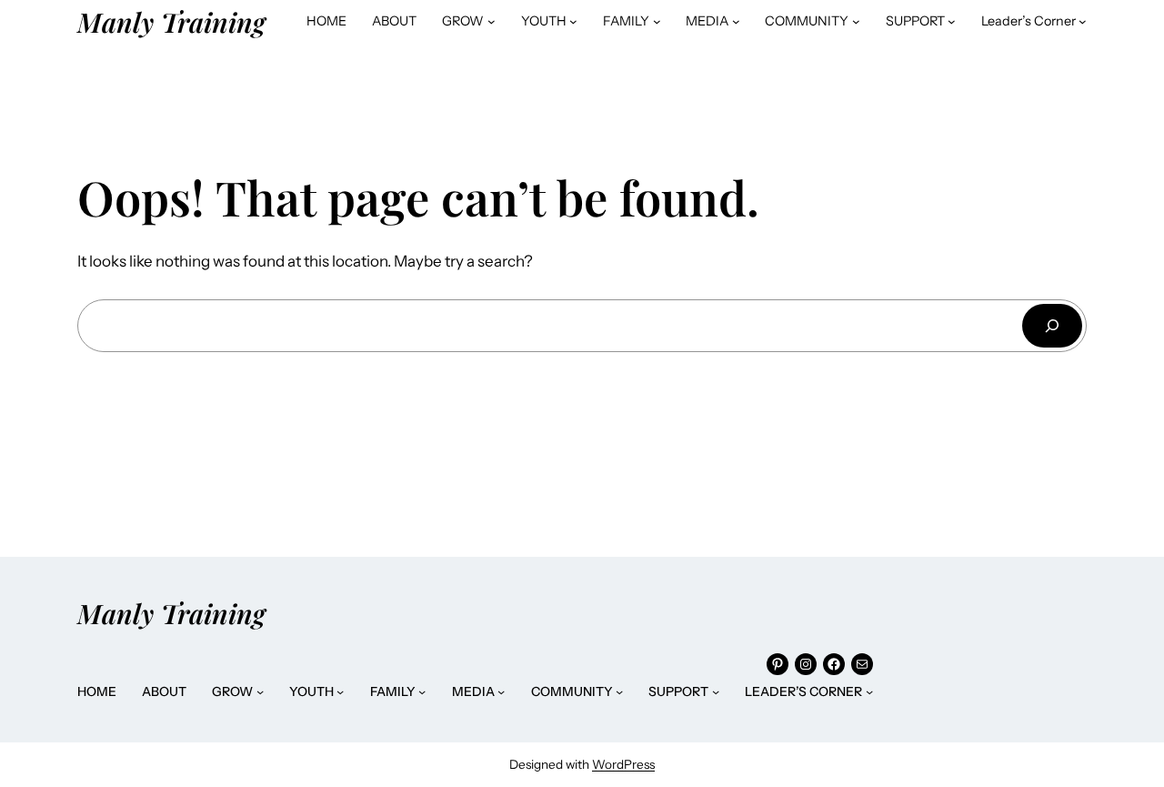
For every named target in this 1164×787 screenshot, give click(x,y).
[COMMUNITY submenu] (856, 21)
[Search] (1052, 325)
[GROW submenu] (491, 21)
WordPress (623, 764)
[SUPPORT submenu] (952, 21)
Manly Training (171, 21)
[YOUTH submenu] (573, 21)
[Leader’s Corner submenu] (1083, 21)
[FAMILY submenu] (657, 21)
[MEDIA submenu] (736, 21)
